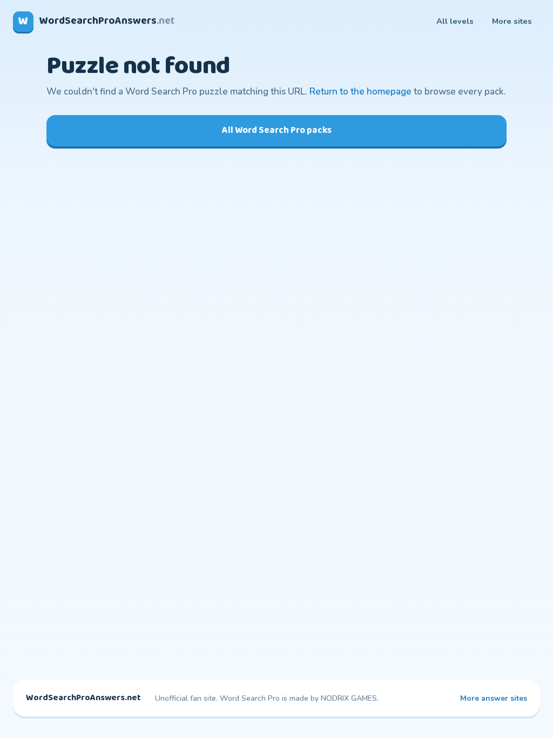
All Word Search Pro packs (277, 130)
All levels (455, 21)
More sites (512, 21)
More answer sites (493, 698)
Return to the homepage (360, 91)
